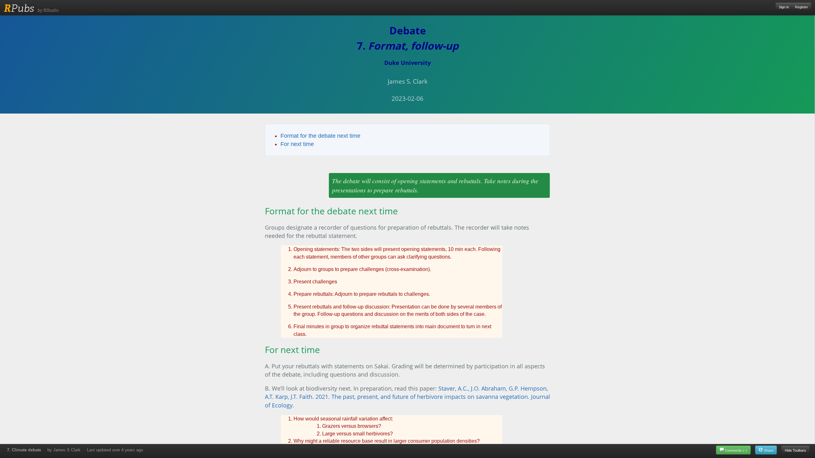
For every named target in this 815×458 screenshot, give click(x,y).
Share (768, 450)
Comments (736, 450)
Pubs (19, 8)
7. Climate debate (24, 450)
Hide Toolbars (795, 450)
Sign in (784, 7)
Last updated (115, 450)
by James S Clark (64, 450)
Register (801, 7)
